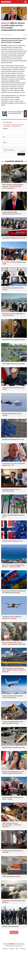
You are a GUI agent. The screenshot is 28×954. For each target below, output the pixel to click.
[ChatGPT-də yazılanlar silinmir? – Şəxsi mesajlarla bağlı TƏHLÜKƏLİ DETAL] (14, 760)
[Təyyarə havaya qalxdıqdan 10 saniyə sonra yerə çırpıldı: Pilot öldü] (14, 710)
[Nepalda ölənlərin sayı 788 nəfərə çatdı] (14, 736)
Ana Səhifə (5, 948)
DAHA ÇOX (14, 932)
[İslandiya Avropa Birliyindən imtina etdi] (14, 428)
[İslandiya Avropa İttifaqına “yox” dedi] (14, 529)
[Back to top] (24, 950)
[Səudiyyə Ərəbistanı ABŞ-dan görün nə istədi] (14, 504)
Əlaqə (17, 948)
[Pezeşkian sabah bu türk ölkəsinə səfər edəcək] (14, 376)
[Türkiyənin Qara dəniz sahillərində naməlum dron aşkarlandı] (14, 605)
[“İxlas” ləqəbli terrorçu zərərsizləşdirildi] (14, 352)
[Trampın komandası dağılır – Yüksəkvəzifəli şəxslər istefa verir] (14, 201)
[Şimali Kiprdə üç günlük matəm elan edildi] (14, 226)
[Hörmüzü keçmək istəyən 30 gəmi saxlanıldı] (14, 402)
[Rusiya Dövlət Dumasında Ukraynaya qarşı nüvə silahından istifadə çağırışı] (14, 579)
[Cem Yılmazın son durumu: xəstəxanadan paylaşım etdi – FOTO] (14, 452)
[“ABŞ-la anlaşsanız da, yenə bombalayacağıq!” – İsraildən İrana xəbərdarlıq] (14, 812)
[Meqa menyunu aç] (25, 2)
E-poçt (4, 142)
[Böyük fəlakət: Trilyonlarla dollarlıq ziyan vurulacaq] (14, 889)
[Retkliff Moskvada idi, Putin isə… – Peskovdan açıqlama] (14, 478)
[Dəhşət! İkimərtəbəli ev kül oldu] (14, 865)
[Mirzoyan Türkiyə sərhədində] (14, 915)
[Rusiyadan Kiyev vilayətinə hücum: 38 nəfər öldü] (14, 839)
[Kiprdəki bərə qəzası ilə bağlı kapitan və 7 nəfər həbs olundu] (14, 302)
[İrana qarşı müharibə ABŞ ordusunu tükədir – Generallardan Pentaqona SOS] (14, 631)
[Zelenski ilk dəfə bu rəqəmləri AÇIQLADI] (14, 328)
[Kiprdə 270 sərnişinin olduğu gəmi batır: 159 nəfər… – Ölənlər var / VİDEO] (14, 553)
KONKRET (11, 943)
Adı (4, 137)
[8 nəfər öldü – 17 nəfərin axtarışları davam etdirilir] (14, 251)
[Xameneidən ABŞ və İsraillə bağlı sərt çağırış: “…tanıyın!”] (14, 786)
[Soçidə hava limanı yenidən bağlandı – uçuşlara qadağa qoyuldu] (14, 684)
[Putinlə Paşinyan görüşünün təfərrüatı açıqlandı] (14, 276)
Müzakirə (5, 128)
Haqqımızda (11, 948)
